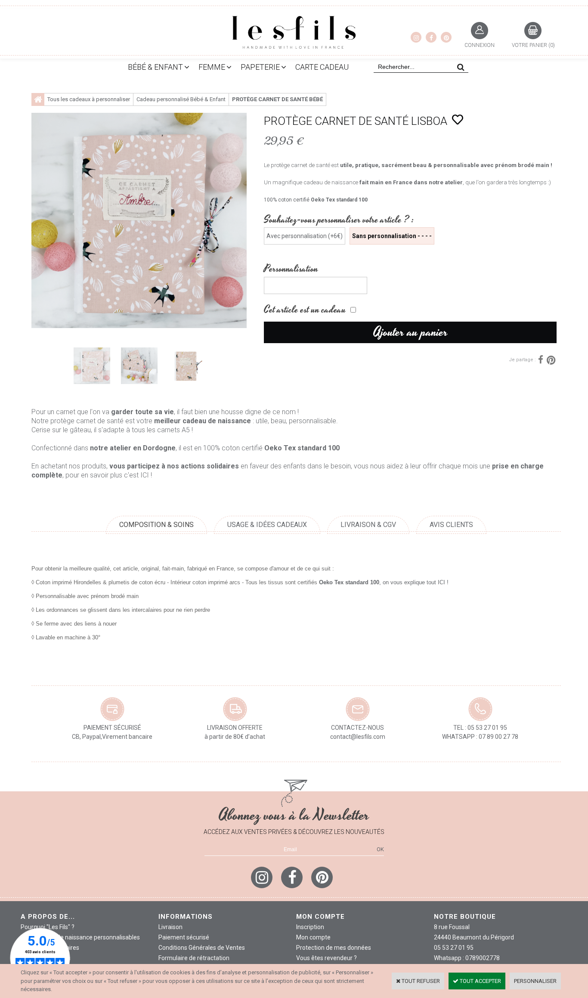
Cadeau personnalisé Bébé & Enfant (181, 99)
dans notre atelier (438, 182)
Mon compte (313, 937)
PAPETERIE (260, 66)
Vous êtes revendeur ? (326, 958)
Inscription (310, 927)
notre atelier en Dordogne (133, 448)
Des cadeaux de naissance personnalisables (80, 937)
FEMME (211, 66)
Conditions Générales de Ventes (201, 947)
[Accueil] (37, 99)
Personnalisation (291, 269)
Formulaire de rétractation (193, 958)
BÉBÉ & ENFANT (155, 66)
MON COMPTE (320, 917)
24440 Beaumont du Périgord (474, 937)
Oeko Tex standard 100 (339, 200)
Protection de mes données (333, 947)
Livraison (170, 927)
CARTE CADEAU (322, 66)
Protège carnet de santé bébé (277, 99)
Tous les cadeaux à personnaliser (88, 99)
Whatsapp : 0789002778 (467, 958)
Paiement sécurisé (183, 937)
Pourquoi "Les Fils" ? (47, 927)
